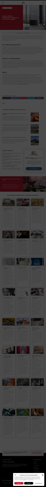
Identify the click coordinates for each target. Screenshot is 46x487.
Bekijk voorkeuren (38, 483)
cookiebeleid (24, 479)
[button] (42, 475)
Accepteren (19, 483)
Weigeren (29, 483)
